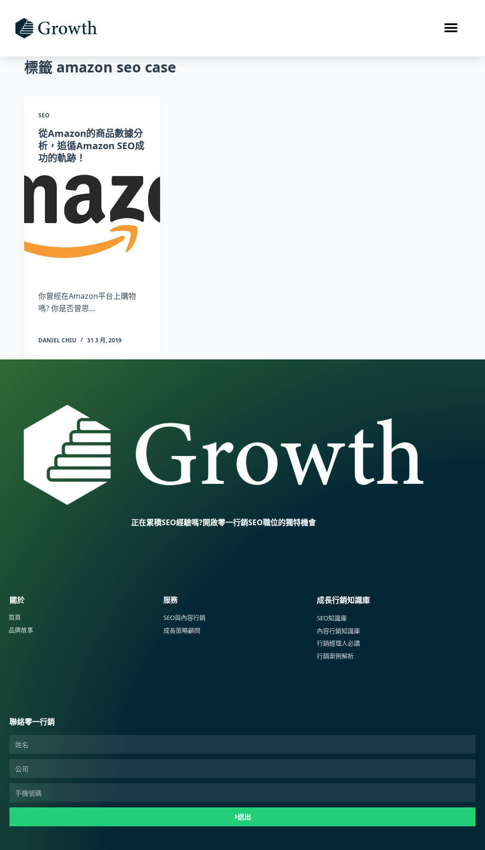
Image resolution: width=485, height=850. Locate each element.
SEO (44, 115)
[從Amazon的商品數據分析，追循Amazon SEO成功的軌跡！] (92, 225)
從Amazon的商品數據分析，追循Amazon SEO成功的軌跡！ (91, 145)
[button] (450, 28)
